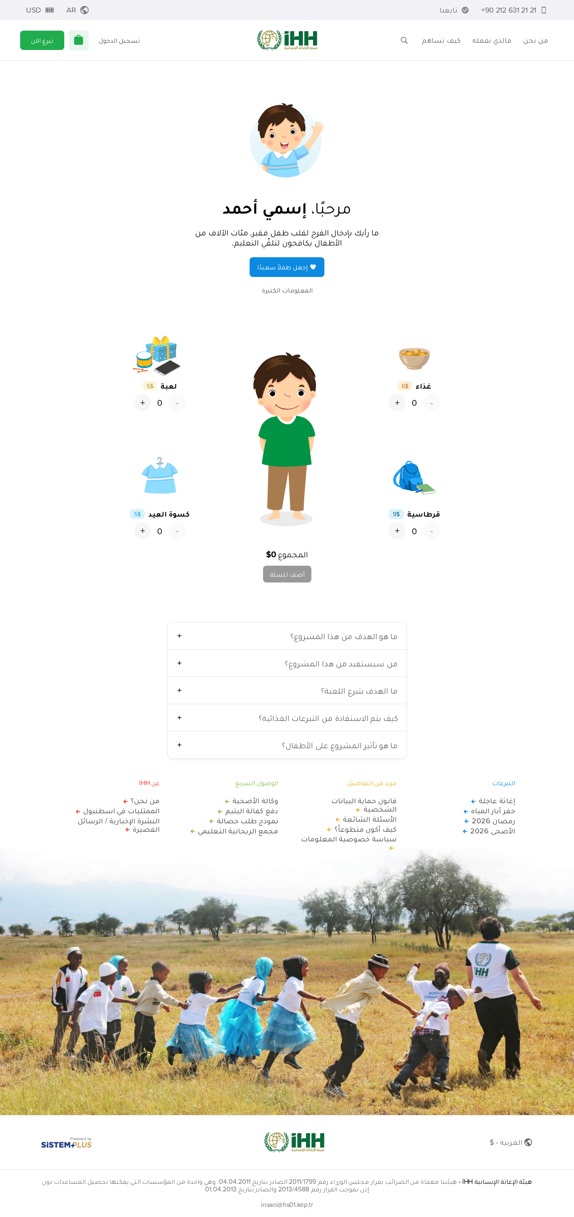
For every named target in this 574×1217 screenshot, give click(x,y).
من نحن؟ (145, 801)
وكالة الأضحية (255, 801)
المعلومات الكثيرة (287, 290)
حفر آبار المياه (493, 811)
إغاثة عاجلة (497, 801)
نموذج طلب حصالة (247, 821)
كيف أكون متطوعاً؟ (365, 829)
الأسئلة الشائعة (370, 819)
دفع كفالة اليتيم (251, 811)
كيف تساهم (441, 40)
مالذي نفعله (491, 40)
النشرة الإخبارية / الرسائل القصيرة (119, 825)
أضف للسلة (287, 574)
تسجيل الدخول (119, 40)
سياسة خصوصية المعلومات (349, 839)
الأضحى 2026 (492, 831)
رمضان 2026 (493, 821)
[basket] (78, 40)
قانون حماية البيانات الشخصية (364, 805)
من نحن (535, 40)
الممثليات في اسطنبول (121, 811)
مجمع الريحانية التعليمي (238, 831)
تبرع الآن (42, 40)
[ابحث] (404, 40)
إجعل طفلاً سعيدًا (282, 267)
